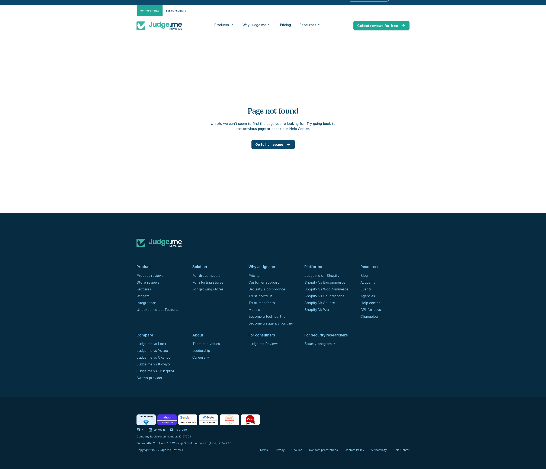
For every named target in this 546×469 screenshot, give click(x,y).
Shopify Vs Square (319, 303)
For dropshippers (206, 275)
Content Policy (354, 450)
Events (366, 289)
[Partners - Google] (187, 419)
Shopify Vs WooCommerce (326, 289)
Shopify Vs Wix (316, 309)
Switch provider (149, 378)
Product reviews (149, 275)
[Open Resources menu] (310, 26)
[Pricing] (285, 26)
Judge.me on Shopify (321, 275)
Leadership (201, 350)
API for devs (371, 309)
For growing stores (208, 289)
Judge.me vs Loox (151, 344)
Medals (254, 309)
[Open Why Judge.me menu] (257, 26)
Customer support (263, 282)
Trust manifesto (261, 303)
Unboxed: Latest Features (157, 309)
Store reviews (147, 282)
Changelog (369, 316)
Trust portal (258, 296)
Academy (367, 282)
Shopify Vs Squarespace (324, 296)
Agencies (367, 296)
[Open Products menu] (224, 26)
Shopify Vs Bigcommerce (324, 282)
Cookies (296, 450)
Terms (264, 450)
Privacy (280, 450)
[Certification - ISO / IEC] (229, 419)
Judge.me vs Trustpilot (155, 371)
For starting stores (207, 282)
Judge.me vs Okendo (153, 357)
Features (143, 289)
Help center (370, 303)
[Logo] (159, 26)
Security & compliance (266, 289)
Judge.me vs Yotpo (152, 350)
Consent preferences (323, 450)
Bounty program (318, 344)
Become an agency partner (270, 323)
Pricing (254, 275)
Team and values (206, 344)
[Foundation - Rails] (250, 419)
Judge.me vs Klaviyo (153, 364)
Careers (198, 357)
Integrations (146, 303)
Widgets (143, 296)
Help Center (402, 450)
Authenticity (379, 450)
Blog (364, 275)
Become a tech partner (267, 316)
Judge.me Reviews (263, 344)
